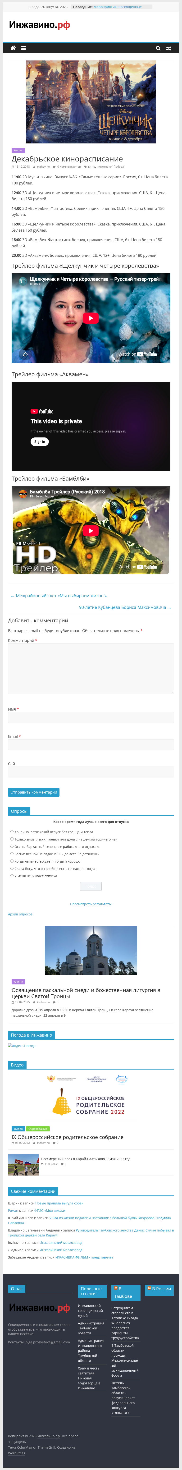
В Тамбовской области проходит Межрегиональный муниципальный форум (125, 1360)
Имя (13, 709)
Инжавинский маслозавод (61, 1242)
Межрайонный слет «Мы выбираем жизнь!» (58, 595)
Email (14, 736)
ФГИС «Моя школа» (50, 1210)
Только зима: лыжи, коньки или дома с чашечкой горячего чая (66, 839)
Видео (18, 1129)
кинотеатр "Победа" (111, 167)
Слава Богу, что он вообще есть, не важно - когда (54, 868)
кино (91, 167)
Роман (13, 1210)
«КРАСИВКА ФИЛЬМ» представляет (84, 1257)
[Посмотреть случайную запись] (169, 48)
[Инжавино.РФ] (39, 1299)
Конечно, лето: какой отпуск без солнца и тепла (53, 832)
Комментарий (22, 640)
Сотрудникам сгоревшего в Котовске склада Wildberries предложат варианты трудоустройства (125, 1323)
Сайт (12, 763)
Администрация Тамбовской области (91, 1328)
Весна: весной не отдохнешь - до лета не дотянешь (56, 854)
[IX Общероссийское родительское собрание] (91, 1075)
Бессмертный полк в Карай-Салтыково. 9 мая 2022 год (85, 1159)
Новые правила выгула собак (59, 1203)
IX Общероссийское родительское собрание (67, 1136)
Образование (37, 1129)
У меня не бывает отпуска (35, 876)
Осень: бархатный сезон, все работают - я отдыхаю (56, 846)
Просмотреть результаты (91, 904)
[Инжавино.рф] (13, 48)
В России (161, 1288)
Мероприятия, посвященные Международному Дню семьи (118, 9)
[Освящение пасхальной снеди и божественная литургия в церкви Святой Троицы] (91, 928)
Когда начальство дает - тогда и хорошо (47, 861)
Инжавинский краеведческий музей (90, 1310)
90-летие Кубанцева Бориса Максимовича (125, 607)
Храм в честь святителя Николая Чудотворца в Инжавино (89, 1378)
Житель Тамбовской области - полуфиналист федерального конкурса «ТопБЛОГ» (123, 1398)
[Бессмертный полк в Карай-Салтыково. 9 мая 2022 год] (23, 1156)
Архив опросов (20, 914)
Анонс (18, 150)
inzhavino (43, 167)
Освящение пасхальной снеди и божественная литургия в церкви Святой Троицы (86, 993)
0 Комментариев (69, 167)
